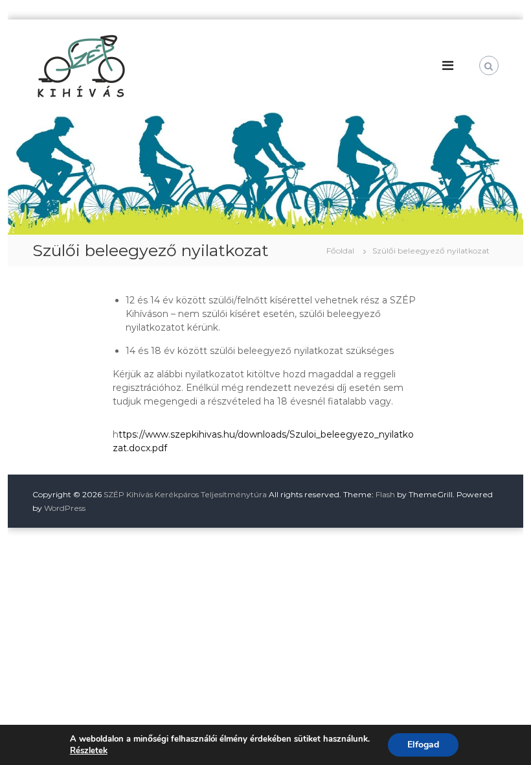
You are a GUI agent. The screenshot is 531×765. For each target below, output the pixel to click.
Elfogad (423, 744)
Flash (385, 494)
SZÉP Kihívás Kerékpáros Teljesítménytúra (185, 494)
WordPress (64, 508)
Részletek (88, 751)
